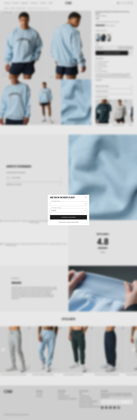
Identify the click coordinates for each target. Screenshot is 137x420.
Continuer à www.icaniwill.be (68, 222)
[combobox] (68, 204)
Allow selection (117, 405)
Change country (68, 217)
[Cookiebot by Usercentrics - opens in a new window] (12, 416)
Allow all (116, 400)
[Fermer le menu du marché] (86, 197)
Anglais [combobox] (53, 210)
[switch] (53, 416)
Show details (97, 416)
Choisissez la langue (56, 208)
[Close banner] (134, 398)
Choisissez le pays (55, 201)
